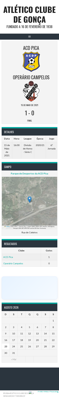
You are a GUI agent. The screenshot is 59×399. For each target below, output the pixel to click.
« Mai (13, 359)
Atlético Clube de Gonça (29, 14)
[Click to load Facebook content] (29, 287)
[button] (30, 199)
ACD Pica (8, 257)
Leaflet (8, 226)
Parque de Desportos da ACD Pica (29, 173)
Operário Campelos (13, 263)
